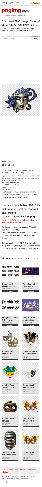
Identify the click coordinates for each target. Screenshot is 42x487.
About (4, 469)
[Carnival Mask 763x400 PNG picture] (31, 440)
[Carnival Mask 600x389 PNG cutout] (31, 373)
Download (10, 291)
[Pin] (9, 165)
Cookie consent (31, 469)
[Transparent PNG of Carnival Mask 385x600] (10, 440)
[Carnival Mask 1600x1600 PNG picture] (10, 373)
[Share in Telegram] (6, 165)
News (16, 469)
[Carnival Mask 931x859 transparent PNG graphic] (10, 406)
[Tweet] (12, 165)
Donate (22, 469)
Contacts (5, 472)
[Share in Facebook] (3, 165)
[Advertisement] (21, 63)
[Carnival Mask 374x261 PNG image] (31, 406)
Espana (17, 3)
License (11, 469)
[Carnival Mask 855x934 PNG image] (10, 339)
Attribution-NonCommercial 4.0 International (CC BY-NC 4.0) (17, 171)
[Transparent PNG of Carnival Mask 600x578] (31, 339)
